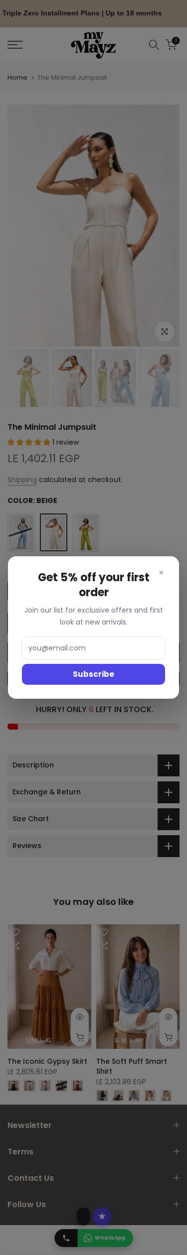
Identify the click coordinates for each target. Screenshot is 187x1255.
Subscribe (93, 674)
